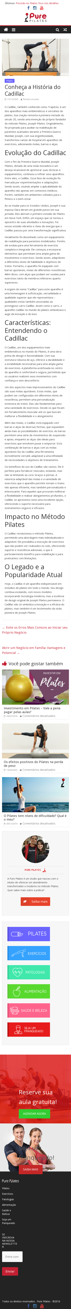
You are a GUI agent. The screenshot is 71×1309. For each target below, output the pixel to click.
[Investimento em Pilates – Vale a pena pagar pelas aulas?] (35, 672)
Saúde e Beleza (6, 1212)
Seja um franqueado (8, 1221)
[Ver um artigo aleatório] (65, 29)
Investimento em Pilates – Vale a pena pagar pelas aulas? (32, 710)
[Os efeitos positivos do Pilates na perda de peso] (35, 725)
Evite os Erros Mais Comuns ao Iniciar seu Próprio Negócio (35, 629)
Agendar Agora (34, 1114)
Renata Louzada (31, 99)
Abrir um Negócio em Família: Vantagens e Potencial (33, 650)
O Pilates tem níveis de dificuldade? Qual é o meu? (35, 818)
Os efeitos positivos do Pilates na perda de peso (33, 764)
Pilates (9, 80)
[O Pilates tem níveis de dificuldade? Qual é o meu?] (35, 779)
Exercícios (7, 1193)
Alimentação (9, 1204)
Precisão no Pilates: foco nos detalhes (37, 3)
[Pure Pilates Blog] (35, 15)
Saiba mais (30, 1169)
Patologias (8, 1199)
